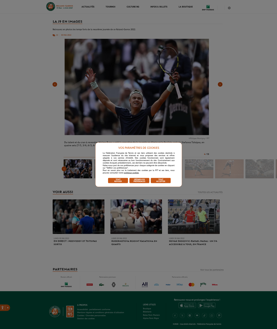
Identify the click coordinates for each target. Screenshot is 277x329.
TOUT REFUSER (118, 180)
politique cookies (131, 173)
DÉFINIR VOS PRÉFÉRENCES (139, 180)
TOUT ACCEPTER (160, 180)
